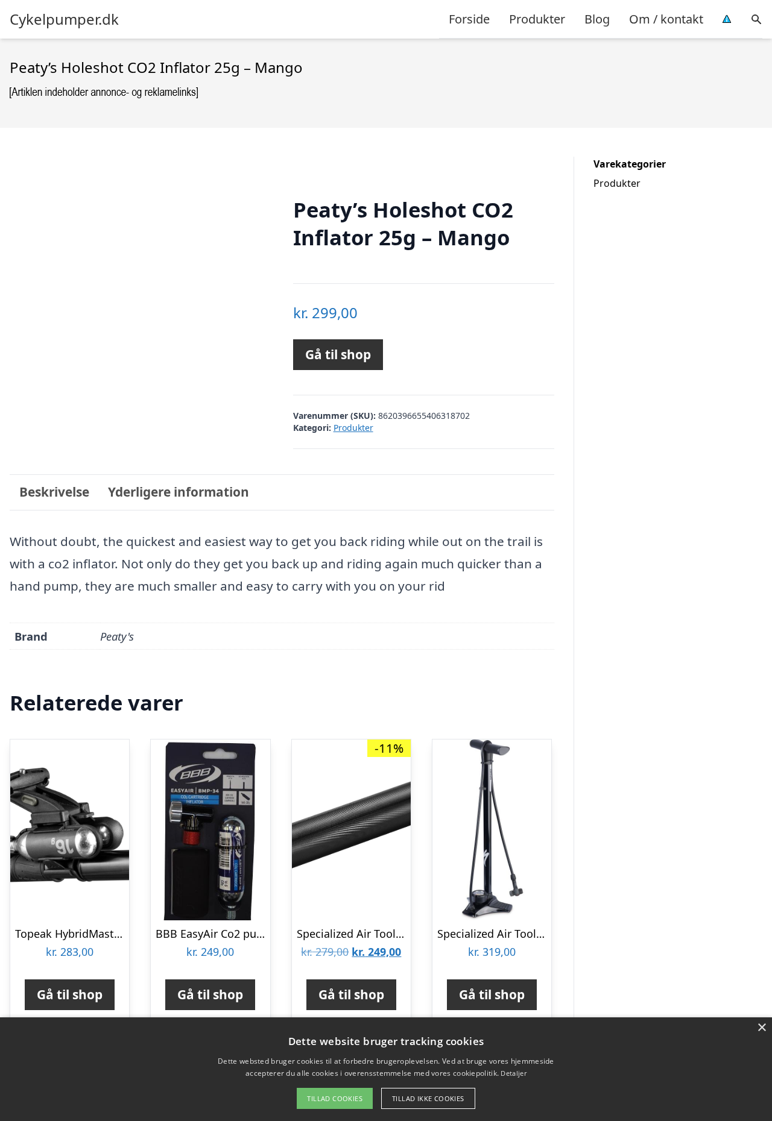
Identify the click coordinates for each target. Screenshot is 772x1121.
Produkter (537, 19)
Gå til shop (338, 354)
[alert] (386, 1069)
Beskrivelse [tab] (54, 491)
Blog (597, 19)
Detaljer (513, 1073)
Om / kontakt (666, 19)
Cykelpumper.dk (64, 19)
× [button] (761, 1027)
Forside (469, 19)
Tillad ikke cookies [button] (428, 1098)
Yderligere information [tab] (178, 491)
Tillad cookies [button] (334, 1098)
